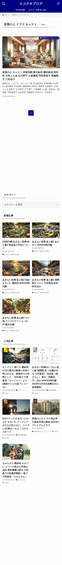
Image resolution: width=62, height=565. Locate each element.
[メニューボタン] (58, 3)
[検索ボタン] (3, 3)
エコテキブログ (31, 3)
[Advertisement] (31, 156)
